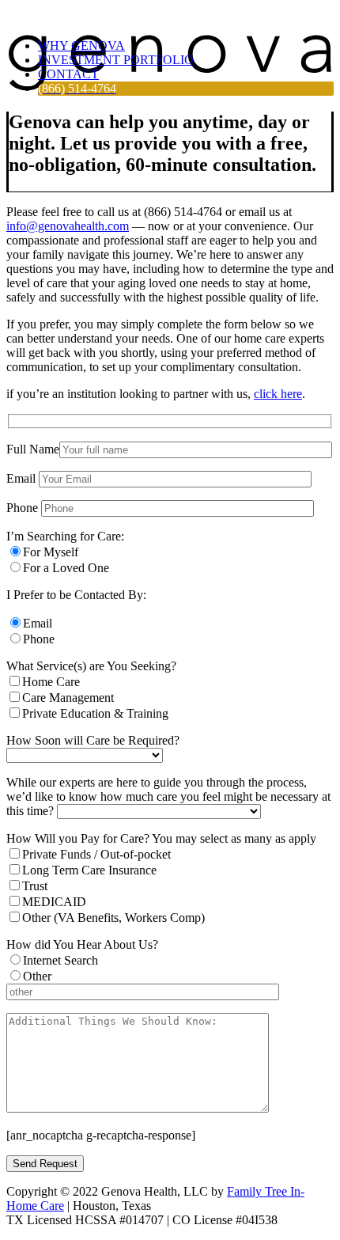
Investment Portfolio (116, 59)
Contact (68, 74)
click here (278, 393)
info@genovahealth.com (67, 226)
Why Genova (81, 45)
